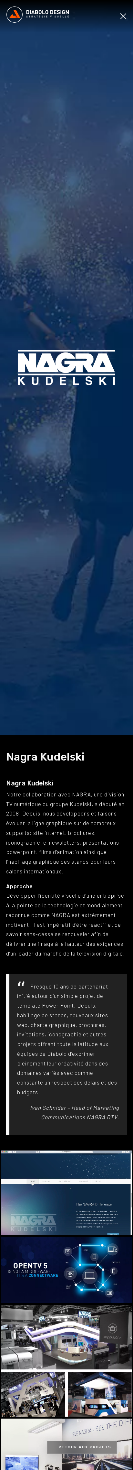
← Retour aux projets (82, 1447)
